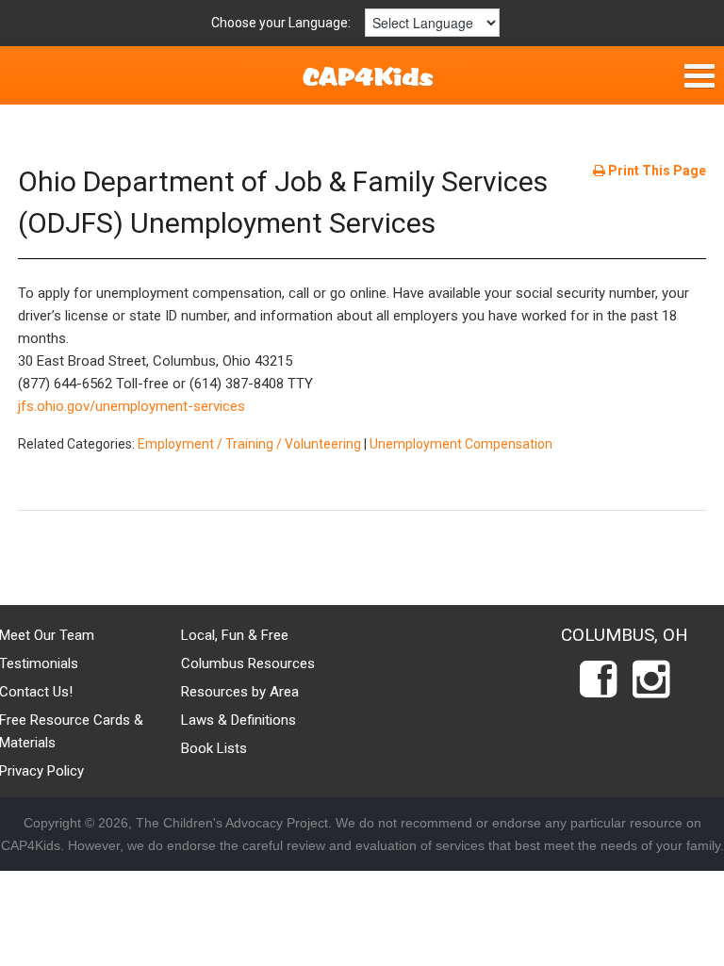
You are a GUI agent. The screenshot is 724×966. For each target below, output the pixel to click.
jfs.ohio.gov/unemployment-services (131, 406)
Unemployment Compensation (461, 443)
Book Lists (214, 748)
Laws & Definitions (238, 720)
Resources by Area (240, 691)
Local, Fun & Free (234, 635)
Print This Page (655, 170)
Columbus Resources (248, 663)
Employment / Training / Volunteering (249, 443)
